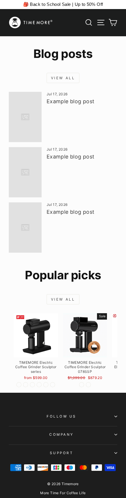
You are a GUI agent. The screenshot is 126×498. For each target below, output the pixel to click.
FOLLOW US (61, 416)
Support (62, 453)
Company (61, 434)
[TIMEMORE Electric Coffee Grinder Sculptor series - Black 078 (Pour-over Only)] (32, 384)
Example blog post (70, 101)
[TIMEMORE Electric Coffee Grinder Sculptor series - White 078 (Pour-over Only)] (39, 384)
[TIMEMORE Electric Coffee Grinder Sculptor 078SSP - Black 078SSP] (81, 384)
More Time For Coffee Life (63, 493)
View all (63, 78)
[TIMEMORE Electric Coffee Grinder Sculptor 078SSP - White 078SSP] (88, 384)
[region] (63, 4)
